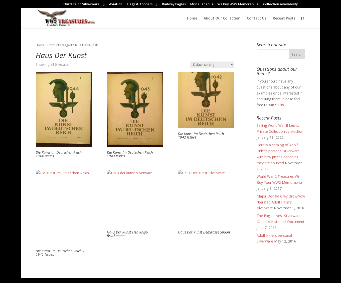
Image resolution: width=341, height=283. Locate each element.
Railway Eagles (174, 4)
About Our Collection (222, 18)
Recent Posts (284, 18)
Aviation (115, 4)
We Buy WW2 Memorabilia (238, 4)
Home (192, 18)
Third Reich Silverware (81, 4)
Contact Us (256, 18)
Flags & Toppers (140, 4)
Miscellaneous (201, 4)
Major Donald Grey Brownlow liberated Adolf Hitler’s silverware (281, 202)
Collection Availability (280, 4)
